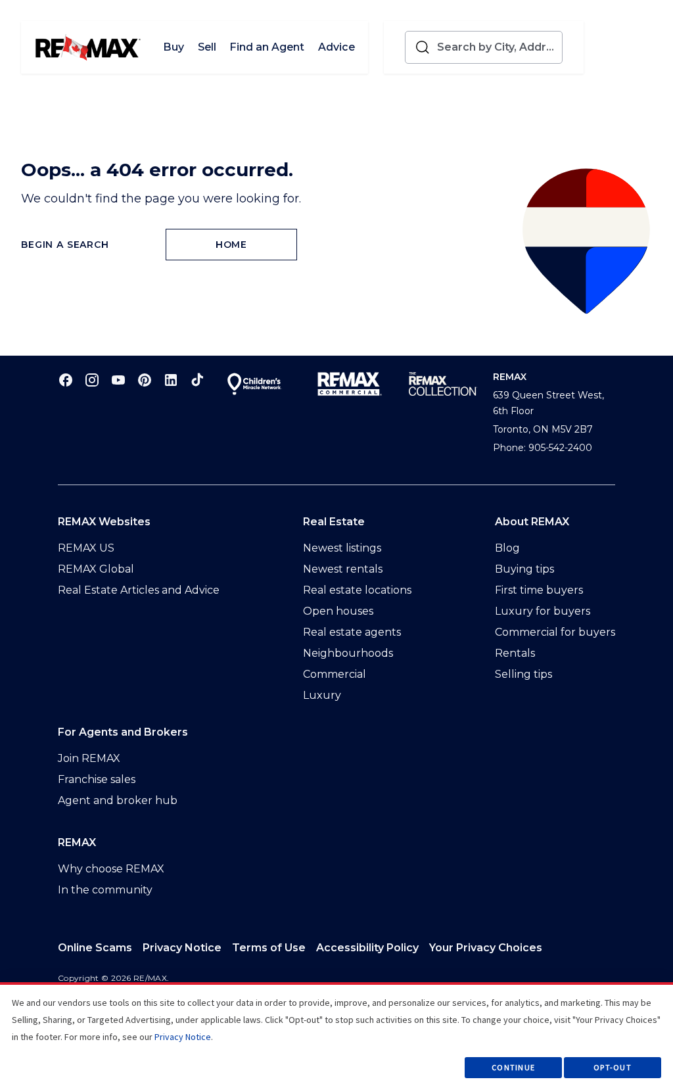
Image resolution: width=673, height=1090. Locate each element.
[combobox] (497, 47)
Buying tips (524, 569)
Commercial (334, 674)
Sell (207, 47)
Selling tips (523, 674)
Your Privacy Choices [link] (485, 947)
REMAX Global (96, 569)
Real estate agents (352, 632)
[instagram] (92, 379)
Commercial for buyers (555, 632)
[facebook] (66, 379)
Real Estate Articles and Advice (139, 590)
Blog (507, 548)
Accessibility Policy (367, 947)
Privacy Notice (182, 947)
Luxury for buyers (542, 611)
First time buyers (539, 590)
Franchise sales (96, 779)
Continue (513, 1067)
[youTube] (118, 379)
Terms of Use (269, 947)
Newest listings (342, 548)
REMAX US (86, 548)
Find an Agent (266, 47)
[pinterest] (144, 379)
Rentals (515, 653)
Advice (336, 47)
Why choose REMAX (111, 869)
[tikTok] (197, 379)
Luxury (322, 695)
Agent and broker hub (117, 800)
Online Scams (95, 947)
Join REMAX (89, 758)
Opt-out (612, 1067)
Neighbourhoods (348, 653)
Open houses (338, 611)
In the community (105, 890)
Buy (173, 47)
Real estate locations (357, 590)
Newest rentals (343, 569)
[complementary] (485, 948)
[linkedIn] (171, 379)
